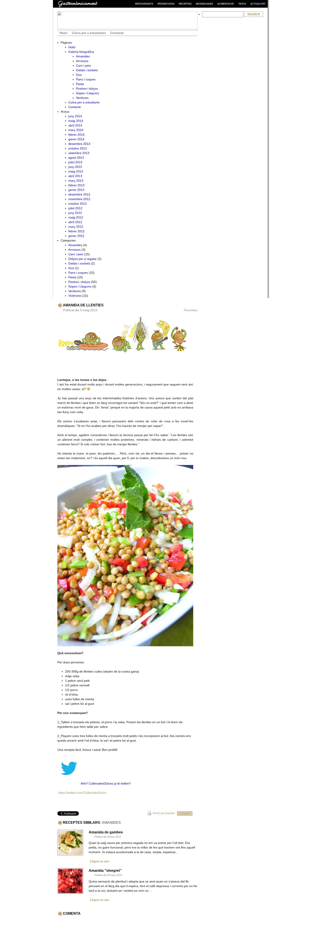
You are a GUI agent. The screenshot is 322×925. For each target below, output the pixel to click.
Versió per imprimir (163, 813)
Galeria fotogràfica (81, 51)
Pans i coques (86, 79)
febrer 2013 (76, 185)
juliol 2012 (75, 208)
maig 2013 (75, 171)
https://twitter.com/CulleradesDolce (82, 792)
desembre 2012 (79, 194)
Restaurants (144, 3)
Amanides (83, 56)
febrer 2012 (76, 231)
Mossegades (204, 3)
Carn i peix (83, 65)
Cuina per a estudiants (89, 33)
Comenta (184, 813)
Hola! (63, 33)
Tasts (242, 3)
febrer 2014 (76, 134)
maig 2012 (75, 217)
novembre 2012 (79, 199)
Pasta (80, 84)
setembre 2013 (78, 153)
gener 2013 (76, 190)
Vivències (74, 295)
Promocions (165, 3)
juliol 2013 (75, 162)
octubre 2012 (77, 203)
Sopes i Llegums (87, 93)
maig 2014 (75, 121)
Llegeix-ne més (99, 861)
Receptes (185, 3)
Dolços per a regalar (82, 259)
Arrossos (82, 61)
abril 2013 (75, 176)
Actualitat (257, 3)
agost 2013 (76, 157)
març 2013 (75, 180)
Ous (79, 74)
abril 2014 (75, 125)
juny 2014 (75, 116)
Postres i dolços (87, 88)
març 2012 (75, 226)
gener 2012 (76, 236)
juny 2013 (75, 167)
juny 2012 (75, 213)
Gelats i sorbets (87, 70)
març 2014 (75, 130)
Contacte (117, 33)
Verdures (82, 97)
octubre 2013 (77, 148)
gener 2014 (76, 139)
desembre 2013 (79, 144)
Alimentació (225, 3)
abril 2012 (75, 222)
